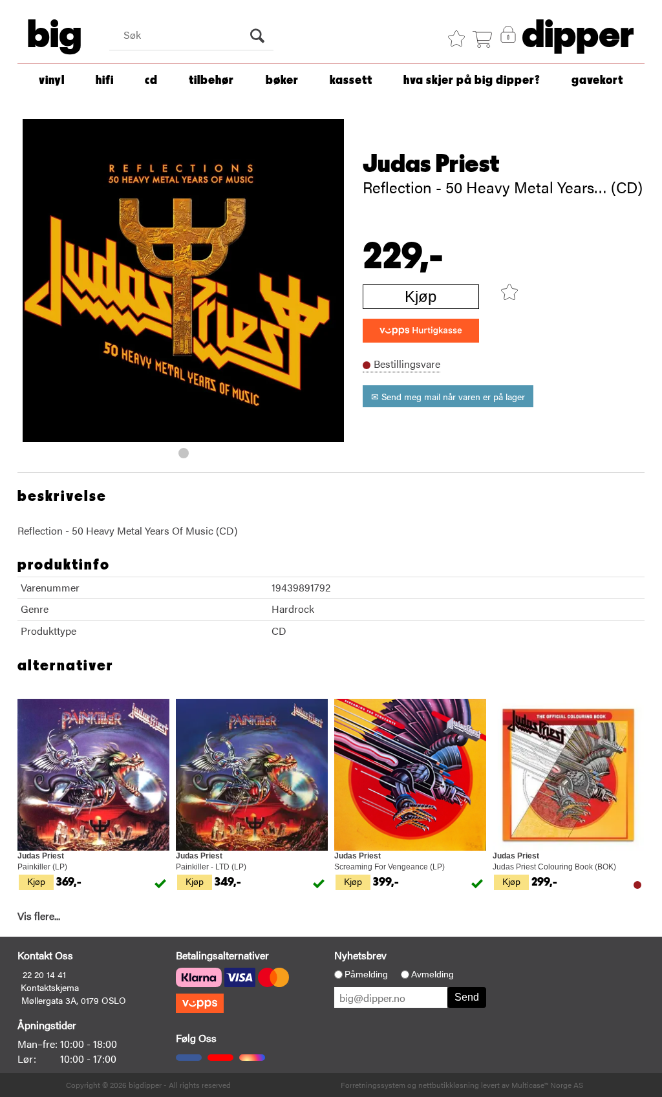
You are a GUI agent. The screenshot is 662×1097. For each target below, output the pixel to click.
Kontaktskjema (50, 987)
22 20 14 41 (44, 974)
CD (151, 80)
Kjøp (420, 296)
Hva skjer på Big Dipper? (471, 80)
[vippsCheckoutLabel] (421, 331)
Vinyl (52, 80)
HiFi (105, 80)
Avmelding (432, 974)
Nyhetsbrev (360, 955)
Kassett (351, 80)
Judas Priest (431, 164)
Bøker (282, 80)
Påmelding (366, 974)
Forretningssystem (373, 1085)
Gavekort (597, 80)
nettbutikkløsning (448, 1085)
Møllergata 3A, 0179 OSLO (73, 1000)
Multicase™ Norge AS (547, 1085)
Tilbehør (211, 80)
